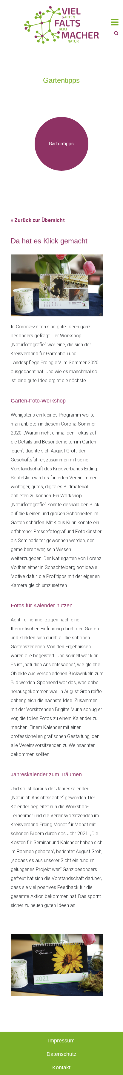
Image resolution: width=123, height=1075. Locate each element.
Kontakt (61, 1068)
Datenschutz (61, 1054)
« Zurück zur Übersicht (38, 220)
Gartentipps (61, 144)
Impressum (61, 1041)
